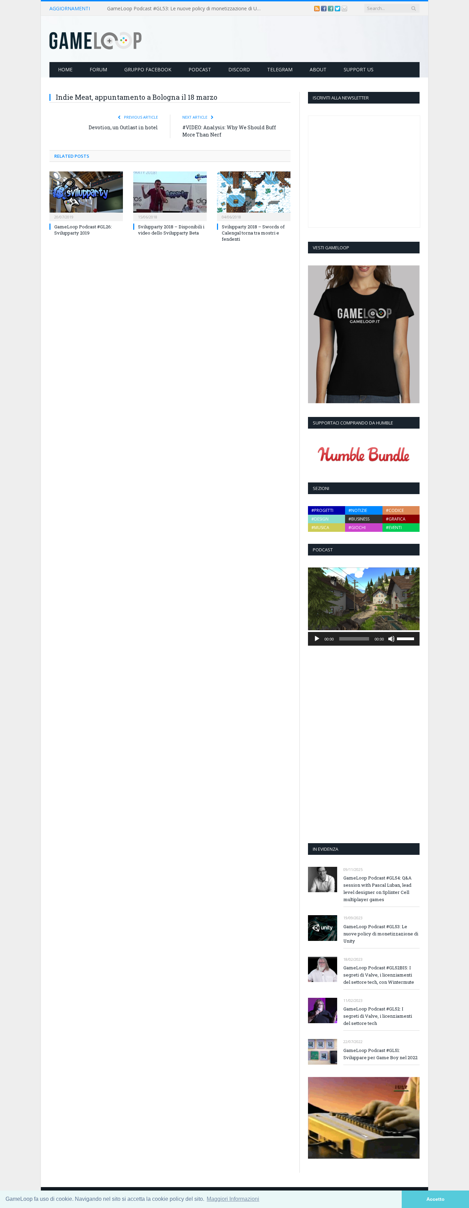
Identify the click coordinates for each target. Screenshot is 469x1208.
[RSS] (317, 8)
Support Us (359, 69)
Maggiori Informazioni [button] (233, 1199)
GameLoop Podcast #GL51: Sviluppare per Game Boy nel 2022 (380, 1054)
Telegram (280, 69)
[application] (364, 639)
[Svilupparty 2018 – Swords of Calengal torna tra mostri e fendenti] (253, 195)
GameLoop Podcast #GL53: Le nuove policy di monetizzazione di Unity (186, 8)
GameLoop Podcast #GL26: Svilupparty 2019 (83, 230)
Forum (98, 69)
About (318, 69)
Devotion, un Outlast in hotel (123, 127)
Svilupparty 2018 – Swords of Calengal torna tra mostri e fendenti (253, 233)
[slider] (406, 638)
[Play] (316, 638)
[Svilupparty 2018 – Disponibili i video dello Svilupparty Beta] (170, 195)
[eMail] (344, 8)
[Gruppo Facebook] (331, 8)
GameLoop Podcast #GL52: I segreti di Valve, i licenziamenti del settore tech (377, 1016)
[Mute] (391, 638)
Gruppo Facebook (147, 69)
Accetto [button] (435, 1199)
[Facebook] (324, 8)
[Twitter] (338, 8)
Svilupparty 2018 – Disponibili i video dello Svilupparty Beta (171, 230)
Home (65, 69)
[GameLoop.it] (95, 39)
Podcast (199, 69)
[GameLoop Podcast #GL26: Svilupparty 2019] (86, 195)
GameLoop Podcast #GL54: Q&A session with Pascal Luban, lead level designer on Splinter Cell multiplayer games (377, 888)
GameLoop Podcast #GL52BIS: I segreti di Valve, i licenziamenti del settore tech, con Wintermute (378, 975)
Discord (239, 69)
